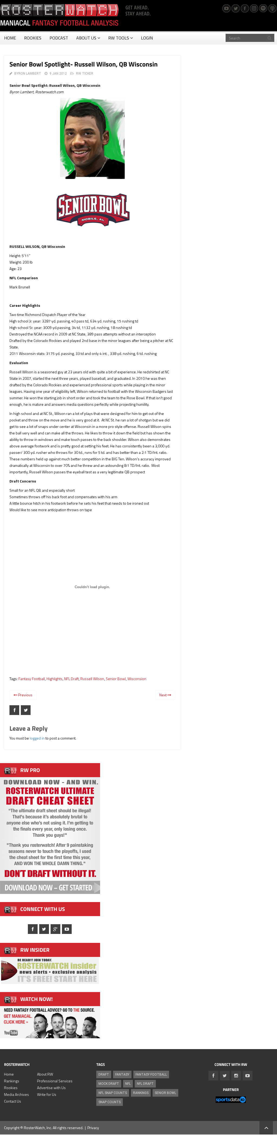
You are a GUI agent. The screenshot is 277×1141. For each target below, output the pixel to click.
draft (103, 1074)
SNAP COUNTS (109, 1102)
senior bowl (116, 678)
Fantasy (122, 1074)
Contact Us (12, 1101)
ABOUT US (86, 38)
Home (9, 1074)
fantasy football (31, 678)
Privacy (93, 1127)
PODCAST (59, 38)
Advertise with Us (51, 1087)
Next (163, 695)
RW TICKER (84, 73)
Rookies (11, 1087)
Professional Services (54, 1081)
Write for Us (46, 1094)
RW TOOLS (118, 38)
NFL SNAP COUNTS (112, 1093)
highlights (54, 678)
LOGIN (147, 38)
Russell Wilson (92, 678)
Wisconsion (136, 678)
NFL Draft (71, 678)
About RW (45, 1074)
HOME (10, 38)
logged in (37, 738)
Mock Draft (108, 1084)
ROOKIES (32, 38)
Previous (24, 695)
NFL (128, 1084)
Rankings (11, 1081)
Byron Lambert (27, 73)
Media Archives (16, 1094)
